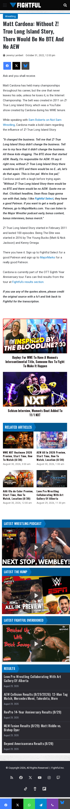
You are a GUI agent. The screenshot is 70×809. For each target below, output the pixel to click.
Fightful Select (44, 198)
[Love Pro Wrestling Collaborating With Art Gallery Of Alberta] (52, 478)
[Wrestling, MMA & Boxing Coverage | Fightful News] (25, 5)
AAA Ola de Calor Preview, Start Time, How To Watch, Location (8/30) (18, 494)
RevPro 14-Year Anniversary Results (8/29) (32, 712)
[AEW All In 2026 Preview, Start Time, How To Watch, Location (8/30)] (52, 440)
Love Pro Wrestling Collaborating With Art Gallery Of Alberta (50, 494)
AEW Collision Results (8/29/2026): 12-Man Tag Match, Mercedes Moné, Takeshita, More (36, 696)
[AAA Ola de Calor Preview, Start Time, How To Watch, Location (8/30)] (18, 478)
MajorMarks (47, 257)
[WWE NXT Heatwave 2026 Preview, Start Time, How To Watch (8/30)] (18, 440)
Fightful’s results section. (28, 282)
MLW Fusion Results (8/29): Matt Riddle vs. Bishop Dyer (32, 728)
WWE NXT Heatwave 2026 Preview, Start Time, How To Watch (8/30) (17, 456)
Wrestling (10, 16)
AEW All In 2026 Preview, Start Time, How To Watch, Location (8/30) (51, 456)
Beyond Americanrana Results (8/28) (28, 743)
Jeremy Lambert (14, 55)
